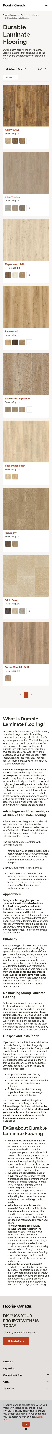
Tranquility (11, 533)
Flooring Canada (9, 15)
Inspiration (8, 1368)
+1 (29, 141)
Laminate (35, 15)
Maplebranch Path (14, 264)
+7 (29, 275)
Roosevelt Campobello (17, 398)
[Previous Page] (20, 695)
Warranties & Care (12, 1375)
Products (8, 1361)
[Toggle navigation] (46, 5)
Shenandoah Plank (15, 465)
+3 (29, 208)
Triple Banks (11, 600)
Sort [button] (40, 69)
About (6, 1381)
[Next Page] (31, 695)
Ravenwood (11, 331)
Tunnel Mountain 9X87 (17, 667)
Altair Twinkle (12, 197)
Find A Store (17, 1341)
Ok (26, 1424)
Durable (9, 77)
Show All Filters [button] (14, 69)
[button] (14, 77)
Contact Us (9, 1388)
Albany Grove (12, 130)
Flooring (24, 15)
